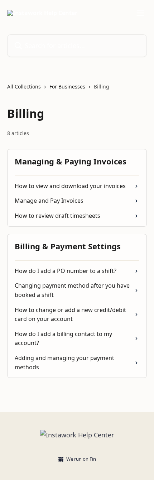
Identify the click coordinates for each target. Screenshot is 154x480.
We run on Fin (81, 459)
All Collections (24, 86)
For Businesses (67, 86)
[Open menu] (140, 13)
